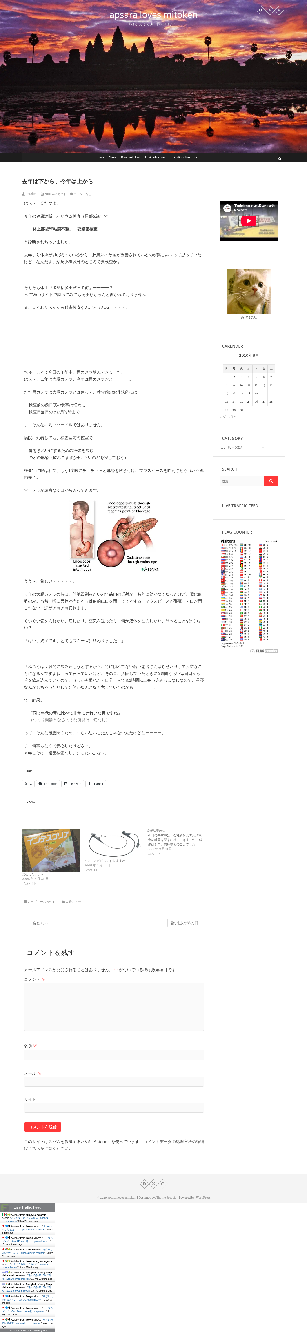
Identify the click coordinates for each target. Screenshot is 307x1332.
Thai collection (155, 157)
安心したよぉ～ (33, 874)
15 (226, 393)
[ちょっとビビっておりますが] (113, 844)
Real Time (26, 1330)
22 (226, 401)
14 (271, 385)
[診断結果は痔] (178, 842)
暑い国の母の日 (186, 922)
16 (234, 393)
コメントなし (82, 194)
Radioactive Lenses (187, 157)
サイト (30, 1099)
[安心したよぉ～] (51, 850)
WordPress (203, 1197)
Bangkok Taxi (130, 157)
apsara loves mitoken (153, 14)
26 (256, 401)
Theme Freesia (166, 1197)
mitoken (31, 194)
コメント (34, 979)
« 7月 (223, 416)
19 (256, 393)
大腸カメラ (73, 902)
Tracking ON (40, 1330)
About (112, 157)
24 (241, 401)
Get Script (14, 1330)
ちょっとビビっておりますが (104, 861)
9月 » (232, 416)
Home (99, 157)
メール (32, 1073)
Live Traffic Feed (27, 1207)
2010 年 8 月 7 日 (55, 194)
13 (264, 385)
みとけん (249, 317)
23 (234, 401)
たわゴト (51, 902)
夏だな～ (38, 922)
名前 (30, 1045)
